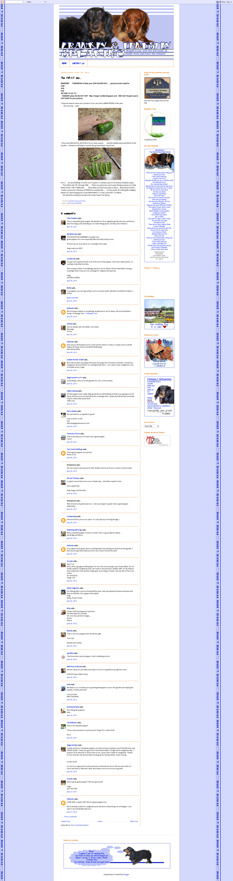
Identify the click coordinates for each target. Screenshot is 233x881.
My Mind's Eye (72, 234)
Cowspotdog (72, 516)
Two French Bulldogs (75, 449)
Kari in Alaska (72, 411)
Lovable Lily (71, 259)
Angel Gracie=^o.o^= (74, 378)
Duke (69, 684)
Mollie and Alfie (72, 298)
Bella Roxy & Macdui (74, 667)
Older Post (134, 821)
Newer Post (65, 821)
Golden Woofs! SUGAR (75, 360)
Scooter (70, 561)
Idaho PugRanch (73, 588)
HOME (64, 63)
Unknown (70, 308)
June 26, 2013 (72, 227)
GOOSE (69, 324)
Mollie (69, 288)
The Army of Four (73, 434)
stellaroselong (72, 391)
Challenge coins (91, 313)
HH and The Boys (73, 478)
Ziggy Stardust (72, 745)
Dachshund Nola (73, 707)
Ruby (69, 608)
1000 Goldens (72, 218)
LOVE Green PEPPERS (74, 203)
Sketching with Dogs (74, 530)
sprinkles (70, 653)
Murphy (70, 631)
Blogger (126, 874)
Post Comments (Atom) (79, 825)
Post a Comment (70, 817)
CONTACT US (78, 63)
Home (100, 821)
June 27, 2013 (72, 792)
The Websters (72, 723)
